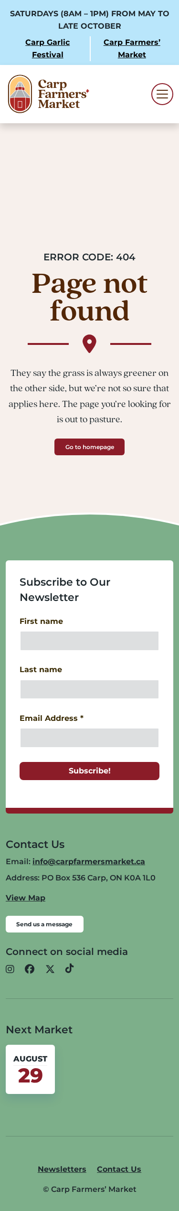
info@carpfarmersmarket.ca (88, 861)
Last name (41, 669)
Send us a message (44, 924)
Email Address (52, 718)
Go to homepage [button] (89, 446)
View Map (25, 897)
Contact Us (119, 1169)
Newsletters (62, 1169)
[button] (10, 969)
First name (41, 621)
